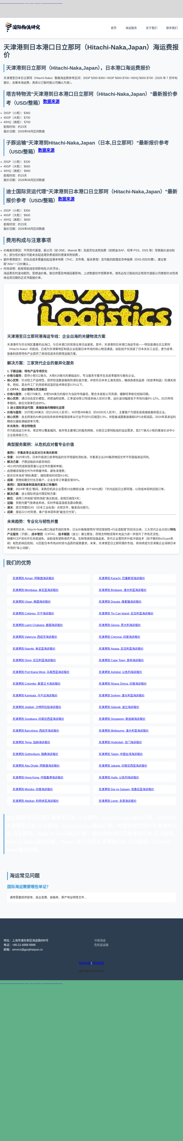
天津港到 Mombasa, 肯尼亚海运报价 (36, 590)
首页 (114, 27)
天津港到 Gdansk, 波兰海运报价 (119, 707)
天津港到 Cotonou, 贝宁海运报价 (33, 613)
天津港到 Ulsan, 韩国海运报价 (32, 601)
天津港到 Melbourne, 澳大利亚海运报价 (124, 730)
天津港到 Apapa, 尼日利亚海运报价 (121, 648)
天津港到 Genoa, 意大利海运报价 (120, 625)
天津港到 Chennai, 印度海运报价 (119, 636)
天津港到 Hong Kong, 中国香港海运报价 (38, 777)
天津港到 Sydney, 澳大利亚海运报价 (122, 695)
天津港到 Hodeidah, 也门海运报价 (120, 742)
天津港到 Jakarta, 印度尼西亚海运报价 (123, 765)
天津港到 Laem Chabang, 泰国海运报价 (38, 625)
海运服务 (131, 27)
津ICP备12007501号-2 (91, 971)
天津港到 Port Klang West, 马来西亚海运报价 (41, 672)
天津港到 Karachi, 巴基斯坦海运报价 (122, 578)
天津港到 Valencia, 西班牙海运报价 (35, 636)
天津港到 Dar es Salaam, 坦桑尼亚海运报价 (126, 789)
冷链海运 (100, 940)
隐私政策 (84, 963)
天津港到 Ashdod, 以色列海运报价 (120, 672)
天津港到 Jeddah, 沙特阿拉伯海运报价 (37, 707)
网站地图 (98, 963)
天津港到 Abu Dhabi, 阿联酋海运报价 (36, 765)
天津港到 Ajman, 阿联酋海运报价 (33, 578)
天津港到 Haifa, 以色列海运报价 (119, 777)
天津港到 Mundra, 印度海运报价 (33, 789)
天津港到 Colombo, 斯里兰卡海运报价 (37, 683)
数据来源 (51, 101)
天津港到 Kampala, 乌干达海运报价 (35, 695)
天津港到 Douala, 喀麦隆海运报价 (120, 601)
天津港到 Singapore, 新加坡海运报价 (122, 718)
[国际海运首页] (23, 35)
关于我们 (151, 27)
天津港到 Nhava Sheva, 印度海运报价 (123, 683)
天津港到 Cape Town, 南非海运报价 (121, 660)
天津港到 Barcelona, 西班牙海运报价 (36, 730)
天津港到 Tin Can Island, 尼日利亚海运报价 (126, 613)
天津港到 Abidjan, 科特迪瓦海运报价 (36, 800)
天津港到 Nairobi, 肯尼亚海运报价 (34, 648)
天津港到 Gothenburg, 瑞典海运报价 (35, 754)
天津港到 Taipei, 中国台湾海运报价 (121, 754)
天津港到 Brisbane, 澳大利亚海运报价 (123, 590)
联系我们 (172, 27)
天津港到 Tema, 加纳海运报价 (31, 742)
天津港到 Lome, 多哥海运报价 (118, 800)
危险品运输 (101, 944)
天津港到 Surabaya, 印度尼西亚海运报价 (38, 718)
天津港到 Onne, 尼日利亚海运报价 (34, 660)
